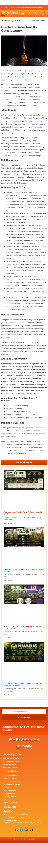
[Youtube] (26, 830)
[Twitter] (21, 830)
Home (4, 20)
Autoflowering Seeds (11, 761)
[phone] (28, 13)
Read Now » (8, 523)
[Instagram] (31, 830)
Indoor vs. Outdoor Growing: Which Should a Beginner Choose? (24, 570)
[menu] (22, 13)
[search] (35, 13)
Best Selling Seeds (10, 767)
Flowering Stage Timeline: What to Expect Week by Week (23, 513)
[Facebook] (16, 830)
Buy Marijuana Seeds (11, 758)
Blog (11, 20)
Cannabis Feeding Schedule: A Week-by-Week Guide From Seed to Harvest (23, 684)
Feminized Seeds (9, 764)
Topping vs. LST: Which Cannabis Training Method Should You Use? (22, 627)
